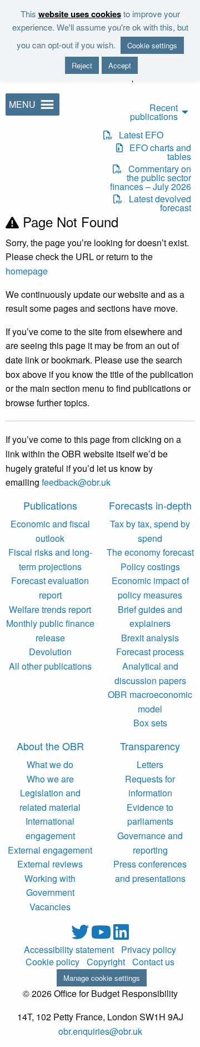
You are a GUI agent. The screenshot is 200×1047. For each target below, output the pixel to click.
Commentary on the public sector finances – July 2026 (150, 177)
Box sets (150, 722)
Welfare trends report (50, 609)
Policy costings (150, 566)
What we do (50, 764)
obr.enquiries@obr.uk (100, 1031)
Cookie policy (52, 962)
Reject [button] (82, 65)
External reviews (50, 863)
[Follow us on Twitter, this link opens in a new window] (81, 935)
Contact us (153, 962)
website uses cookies (79, 14)
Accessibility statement (69, 949)
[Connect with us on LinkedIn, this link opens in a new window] (121, 935)
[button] (22, 104)
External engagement (50, 850)
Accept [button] (119, 65)
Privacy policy (148, 949)
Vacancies (50, 906)
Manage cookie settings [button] (101, 978)
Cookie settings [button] (152, 45)
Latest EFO (137, 135)
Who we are (50, 778)
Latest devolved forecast (156, 203)
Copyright (106, 962)
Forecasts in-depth (150, 505)
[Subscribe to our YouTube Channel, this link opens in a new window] (102, 935)
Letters (150, 764)
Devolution (50, 651)
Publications (50, 505)
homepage (27, 271)
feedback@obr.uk (76, 482)
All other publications (50, 666)
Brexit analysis (150, 637)
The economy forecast (150, 552)
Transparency (150, 746)
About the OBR (50, 746)
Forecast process (150, 651)
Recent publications (154, 112)
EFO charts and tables (157, 152)
